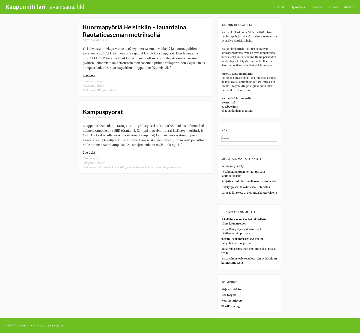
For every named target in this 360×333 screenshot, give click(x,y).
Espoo (333, 7)
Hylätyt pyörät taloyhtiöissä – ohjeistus (245, 187)
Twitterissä (228, 102)
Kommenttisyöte (232, 300)
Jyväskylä (298, 7)
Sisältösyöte (228, 295)
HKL (99, 90)
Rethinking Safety (232, 166)
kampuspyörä (153, 167)
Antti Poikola (100, 40)
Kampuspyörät (103, 111)
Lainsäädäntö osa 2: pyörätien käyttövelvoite (249, 192)
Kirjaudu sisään (231, 289)
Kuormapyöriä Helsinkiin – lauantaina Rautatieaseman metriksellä (134, 30)
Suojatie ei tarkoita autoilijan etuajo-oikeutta (248, 181)
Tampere (317, 7)
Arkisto (349, 7)
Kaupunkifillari (26, 6)
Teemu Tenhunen (232, 239)
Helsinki (279, 7)
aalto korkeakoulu (108, 167)
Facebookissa (229, 106)
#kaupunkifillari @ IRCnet (237, 110)
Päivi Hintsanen (231, 219)
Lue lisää (89, 75)
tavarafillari (110, 90)
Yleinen (101, 85)
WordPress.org (230, 306)
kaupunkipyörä (172, 167)
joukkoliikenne (135, 167)
